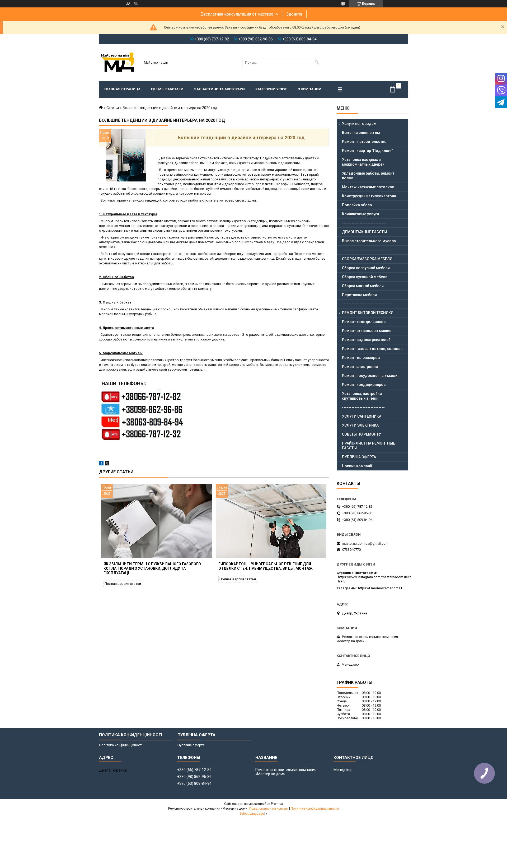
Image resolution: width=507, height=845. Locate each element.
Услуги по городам (359, 124)
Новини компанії (357, 466)
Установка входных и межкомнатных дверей (363, 161)
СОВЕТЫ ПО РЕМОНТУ (361, 434)
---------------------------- (364, 223)
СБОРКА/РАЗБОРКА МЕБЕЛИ (367, 259)
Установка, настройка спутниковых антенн (362, 395)
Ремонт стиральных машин (366, 331)
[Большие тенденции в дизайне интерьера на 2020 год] (125, 155)
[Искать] (316, 62)
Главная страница (122, 89)
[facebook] (101, 464)
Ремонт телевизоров (361, 358)
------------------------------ (365, 250)
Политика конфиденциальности (315, 808)
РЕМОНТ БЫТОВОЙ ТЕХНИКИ (367, 313)
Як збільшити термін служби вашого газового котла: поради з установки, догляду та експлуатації (152, 568)
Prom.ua (277, 804)
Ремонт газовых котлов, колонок (372, 349)
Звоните (294, 14)
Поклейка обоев (357, 205)
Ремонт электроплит (361, 367)
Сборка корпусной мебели (366, 268)
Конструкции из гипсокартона (369, 196)
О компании (309, 89)
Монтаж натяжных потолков (368, 187)
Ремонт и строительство (364, 141)
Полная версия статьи (123, 584)
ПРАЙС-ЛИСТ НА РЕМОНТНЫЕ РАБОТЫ (368, 445)
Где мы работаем (167, 89)
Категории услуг (271, 89)
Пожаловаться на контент (268, 808)
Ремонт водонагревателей (366, 340)
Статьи (112, 108)
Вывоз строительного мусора (369, 241)
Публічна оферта (191, 745)
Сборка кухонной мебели (364, 277)
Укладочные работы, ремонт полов (368, 175)
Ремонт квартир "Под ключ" (367, 150)
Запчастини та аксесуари (219, 89)
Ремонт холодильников (364, 322)
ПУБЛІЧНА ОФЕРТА (359, 457)
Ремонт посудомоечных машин (371, 376)
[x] (107, 464)
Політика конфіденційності (121, 745)
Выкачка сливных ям (361, 132)
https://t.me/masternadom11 (380, 588)
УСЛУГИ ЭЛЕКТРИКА (360, 425)
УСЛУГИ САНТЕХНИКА (361, 416)
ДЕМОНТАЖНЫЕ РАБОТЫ (364, 232)
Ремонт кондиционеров (364, 384)
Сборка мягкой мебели (363, 286)
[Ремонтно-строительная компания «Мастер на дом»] (118, 62)
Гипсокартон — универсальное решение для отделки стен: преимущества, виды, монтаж (265, 566)
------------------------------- (366, 304)
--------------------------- (363, 407)
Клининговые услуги (360, 214)
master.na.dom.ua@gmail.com (365, 543)
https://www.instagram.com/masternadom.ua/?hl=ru (374, 579)
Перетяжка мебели (359, 295)
